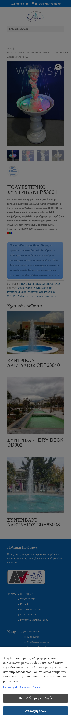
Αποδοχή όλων (35, 710)
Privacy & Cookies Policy (22, 687)
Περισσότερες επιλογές (36, 698)
